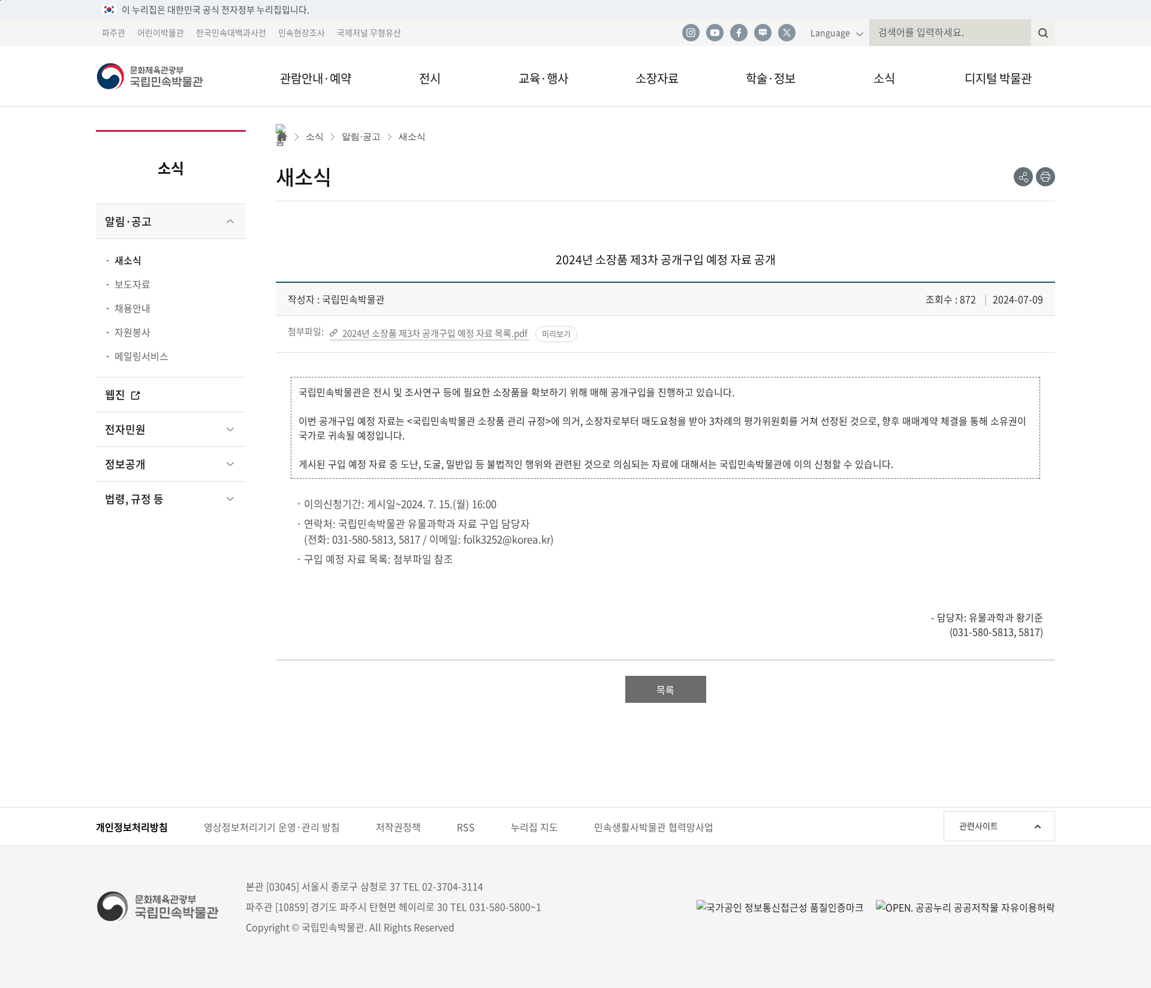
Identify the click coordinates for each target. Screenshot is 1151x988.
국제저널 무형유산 (369, 32)
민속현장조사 (301, 32)
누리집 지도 (534, 827)
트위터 (787, 33)
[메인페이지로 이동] (168, 76)
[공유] (1023, 176)
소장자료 (657, 78)
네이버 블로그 (763, 33)
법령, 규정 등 (134, 499)
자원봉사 (132, 332)
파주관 (113, 32)
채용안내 (132, 308)
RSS (466, 827)
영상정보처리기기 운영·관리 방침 (272, 827)
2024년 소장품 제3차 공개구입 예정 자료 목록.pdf (435, 333)
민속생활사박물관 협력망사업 (653, 827)
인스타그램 (691, 33)
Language (830, 32)
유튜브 (715, 33)
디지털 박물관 (998, 78)
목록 (665, 689)
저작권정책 (398, 827)
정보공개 (125, 464)
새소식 (128, 260)
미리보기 (556, 333)
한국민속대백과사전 (231, 32)
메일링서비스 (141, 356)
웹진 (116, 394)
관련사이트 (978, 826)
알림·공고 (128, 221)
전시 (430, 78)
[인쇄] (1045, 176)
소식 (884, 78)
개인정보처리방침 (132, 827)
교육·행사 (543, 78)
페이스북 (739, 33)
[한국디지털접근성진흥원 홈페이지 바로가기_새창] (780, 906)
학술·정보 (771, 78)
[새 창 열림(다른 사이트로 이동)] (959, 906)
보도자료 (132, 284)
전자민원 (125, 429)
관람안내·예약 (315, 78)
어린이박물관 (160, 32)
